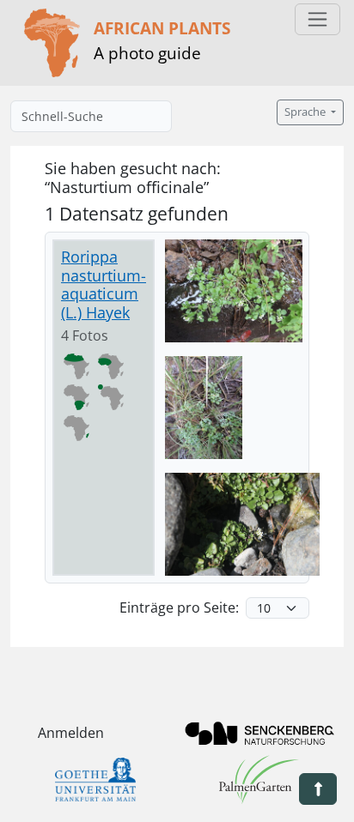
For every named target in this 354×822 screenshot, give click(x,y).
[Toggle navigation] (317, 19)
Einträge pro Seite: (179, 607)
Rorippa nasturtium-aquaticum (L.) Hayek (103, 284)
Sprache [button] (306, 112)
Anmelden (71, 732)
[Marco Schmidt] (233, 290)
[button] (318, 789)
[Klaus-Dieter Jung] (242, 524)
